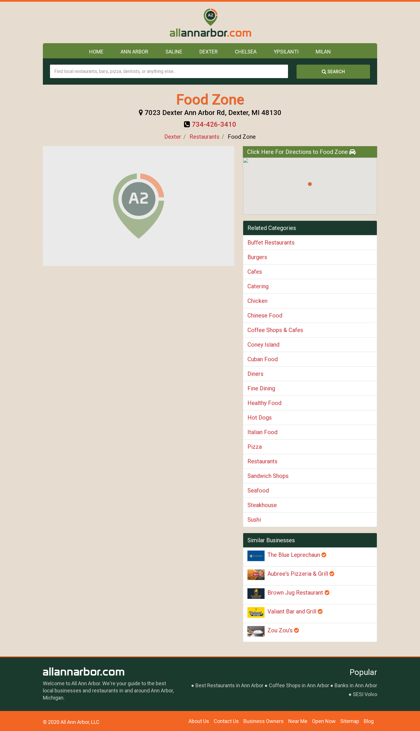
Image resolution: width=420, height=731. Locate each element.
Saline (173, 52)
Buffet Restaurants (271, 242)
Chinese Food (264, 315)
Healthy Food (264, 403)
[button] (310, 184)
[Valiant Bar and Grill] (256, 612)
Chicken (257, 300)
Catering (258, 286)
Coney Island (263, 344)
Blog (369, 721)
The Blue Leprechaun (294, 554)
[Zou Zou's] (256, 631)
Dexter (208, 52)
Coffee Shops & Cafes (275, 330)
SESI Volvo (365, 694)
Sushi (254, 519)
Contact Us (226, 721)
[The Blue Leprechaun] (256, 556)
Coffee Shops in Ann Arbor (299, 685)
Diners (255, 373)
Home (96, 52)
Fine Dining (261, 388)
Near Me (297, 721)
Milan (323, 52)
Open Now (324, 721)
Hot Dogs (259, 417)
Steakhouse (262, 505)
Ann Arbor (134, 52)
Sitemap (349, 721)
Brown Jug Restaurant (296, 592)
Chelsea (246, 52)
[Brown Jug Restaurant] (256, 593)
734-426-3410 (214, 124)
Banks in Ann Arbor (356, 685)
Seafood (258, 490)
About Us (199, 721)
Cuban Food (262, 359)
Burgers (257, 257)
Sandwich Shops (268, 475)
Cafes (254, 271)
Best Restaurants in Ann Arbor (229, 685)
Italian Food (262, 432)
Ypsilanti (286, 52)
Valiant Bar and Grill (292, 611)
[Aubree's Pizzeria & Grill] (256, 574)
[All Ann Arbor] (210, 22)
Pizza (254, 446)
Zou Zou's (280, 630)
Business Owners (263, 721)
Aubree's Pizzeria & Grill (298, 573)
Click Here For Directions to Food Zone (298, 151)
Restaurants (204, 136)
